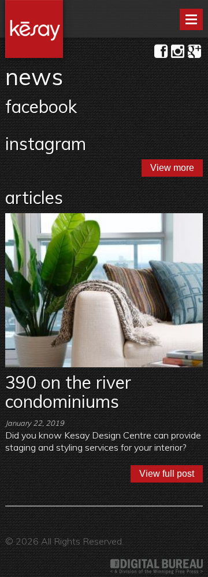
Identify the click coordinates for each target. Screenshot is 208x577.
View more (172, 168)
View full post (166, 474)
